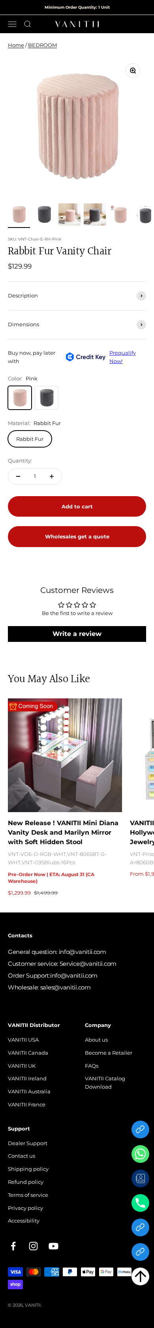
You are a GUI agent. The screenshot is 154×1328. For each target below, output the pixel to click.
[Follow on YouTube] (53, 1246)
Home (16, 45)
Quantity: (20, 460)
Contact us (21, 1156)
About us (96, 1039)
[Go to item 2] (44, 215)
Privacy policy (25, 1208)
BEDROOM (42, 45)
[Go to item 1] (19, 215)
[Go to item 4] (95, 215)
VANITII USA (23, 1039)
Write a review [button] (77, 634)
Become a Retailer (108, 1053)
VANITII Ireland (27, 1078)
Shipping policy (28, 1169)
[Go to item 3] (69, 215)
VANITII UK (22, 1066)
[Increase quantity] (52, 476)
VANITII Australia (29, 1091)
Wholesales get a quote (77, 539)
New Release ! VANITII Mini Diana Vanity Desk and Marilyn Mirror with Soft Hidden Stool (63, 832)
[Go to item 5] (120, 215)
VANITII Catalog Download (105, 1082)
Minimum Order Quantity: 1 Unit (77, 7)
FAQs (91, 1066)
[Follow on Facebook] (13, 1246)
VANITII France (26, 1104)
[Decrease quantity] (18, 476)
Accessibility (23, 1220)
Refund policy (25, 1182)
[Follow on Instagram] (33, 1246)
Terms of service (28, 1195)
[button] (140, 1278)
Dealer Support (27, 1143)
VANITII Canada (28, 1053)
